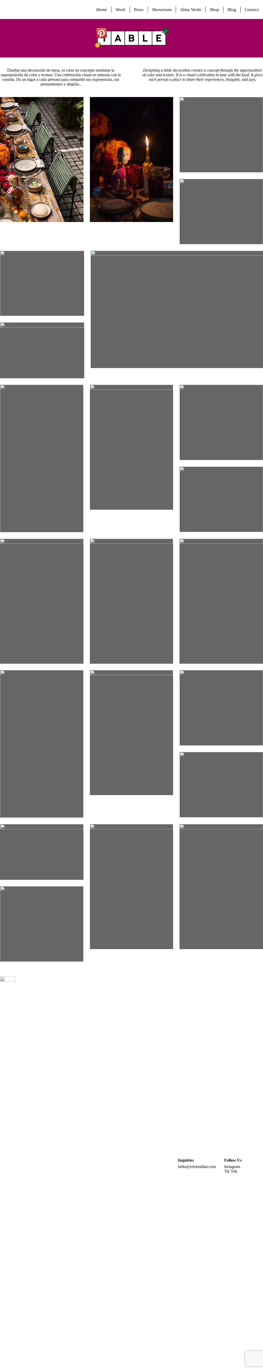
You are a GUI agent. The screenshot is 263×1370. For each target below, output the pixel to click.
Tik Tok (230, 1171)
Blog (232, 9)
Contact (252, 9)
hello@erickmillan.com (197, 1166)
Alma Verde (190, 9)
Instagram (232, 1166)
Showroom (162, 9)
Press (139, 9)
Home (101, 9)
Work (121, 9)
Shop (214, 9)
